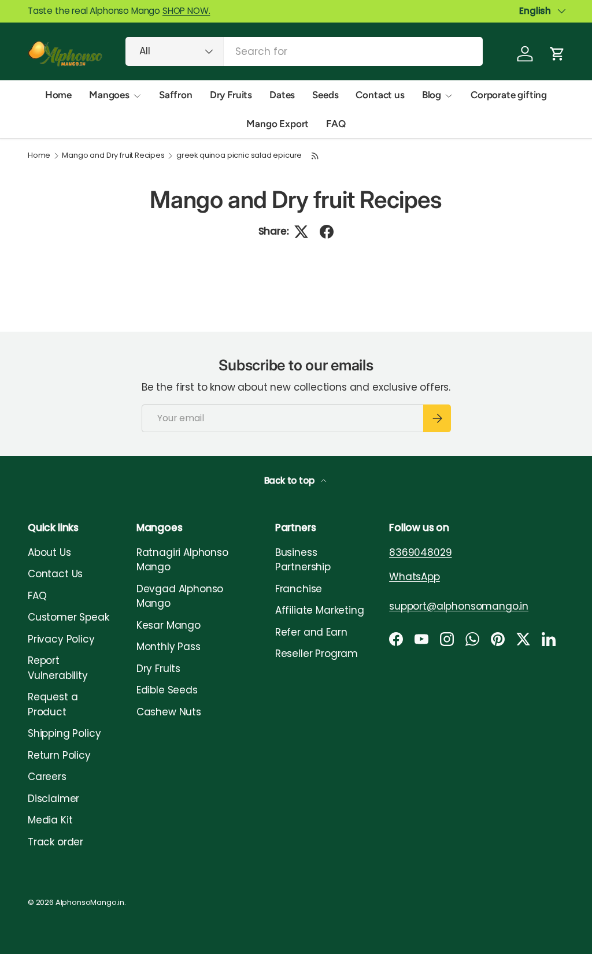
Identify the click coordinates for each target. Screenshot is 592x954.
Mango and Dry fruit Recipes (113, 155)
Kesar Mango (168, 625)
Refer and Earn (311, 632)
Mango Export (277, 123)
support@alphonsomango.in (458, 606)
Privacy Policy (61, 639)
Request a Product (52, 704)
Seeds (325, 95)
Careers (47, 777)
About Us (49, 552)
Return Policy (59, 755)
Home (58, 95)
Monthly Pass (168, 647)
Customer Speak (68, 617)
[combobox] (304, 51)
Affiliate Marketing (319, 610)
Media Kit (50, 820)
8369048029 (420, 552)
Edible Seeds (167, 690)
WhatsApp (414, 577)
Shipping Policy (64, 733)
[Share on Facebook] (326, 231)
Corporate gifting (509, 95)
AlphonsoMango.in (90, 902)
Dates (282, 95)
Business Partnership (303, 559)
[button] (557, 53)
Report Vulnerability (58, 668)
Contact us (380, 95)
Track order (55, 842)
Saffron (176, 95)
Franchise (298, 589)
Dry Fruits (231, 95)
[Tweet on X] (301, 231)
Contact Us (55, 574)
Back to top (290, 480)
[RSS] (315, 155)
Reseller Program (316, 653)
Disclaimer (53, 798)
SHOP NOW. (186, 11)
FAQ (336, 123)
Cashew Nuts (168, 712)
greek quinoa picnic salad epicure (239, 155)
